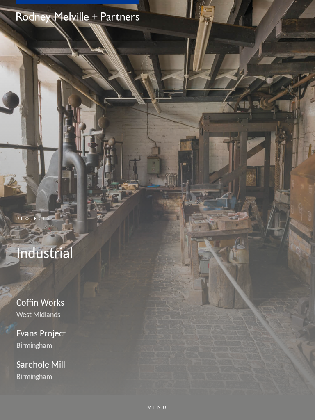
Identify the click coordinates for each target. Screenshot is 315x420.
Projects (33, 219)
